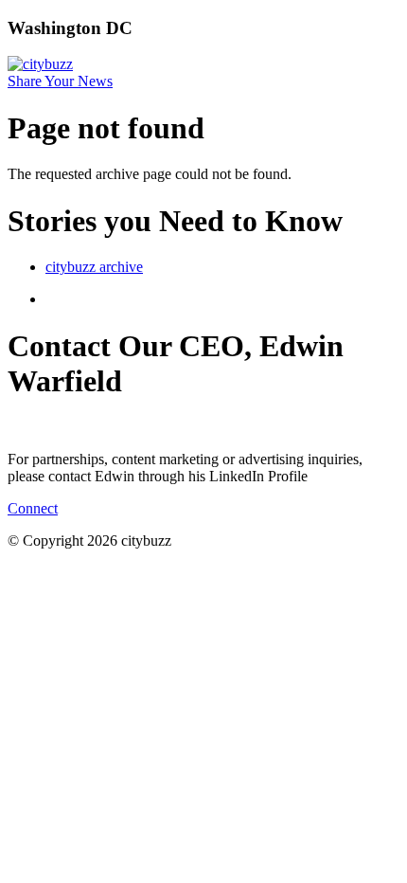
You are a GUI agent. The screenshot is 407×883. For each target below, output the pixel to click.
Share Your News (60, 81)
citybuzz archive (94, 267)
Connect (33, 508)
